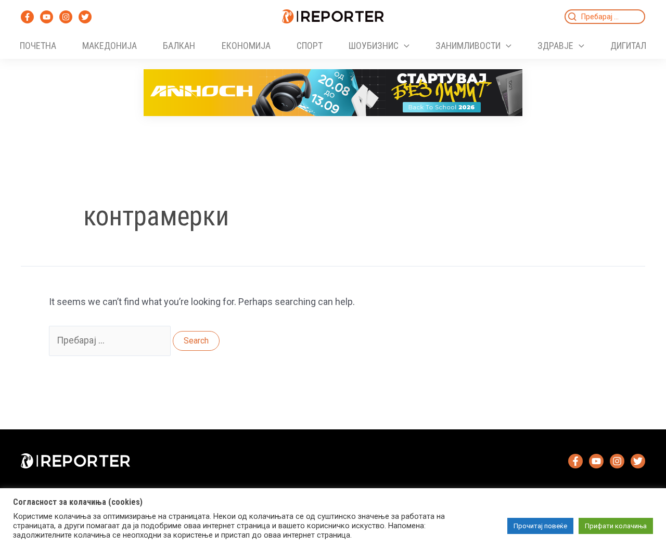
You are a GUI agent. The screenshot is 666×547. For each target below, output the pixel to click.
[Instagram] (65, 16)
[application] (404, 46)
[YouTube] (46, 16)
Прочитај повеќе (540, 526)
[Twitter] (85, 16)
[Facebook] (27, 16)
